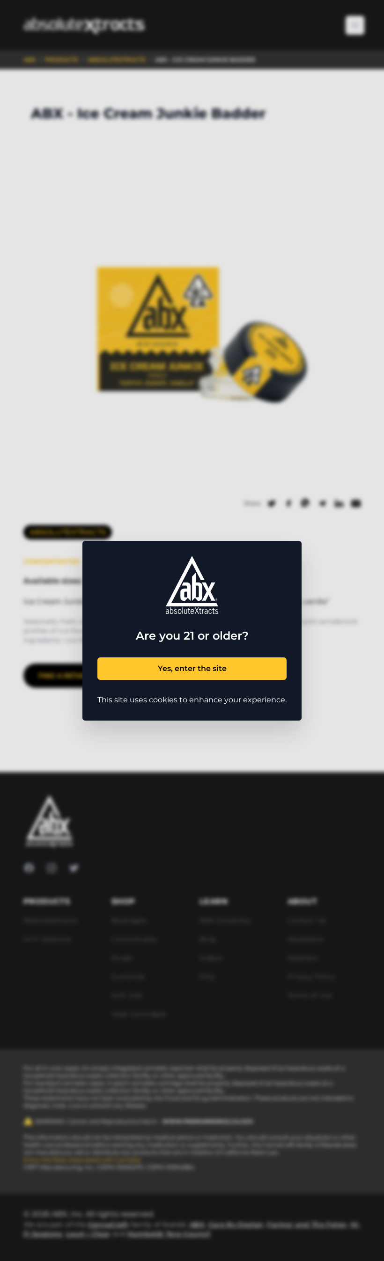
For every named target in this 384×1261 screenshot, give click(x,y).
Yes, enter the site (192, 668)
